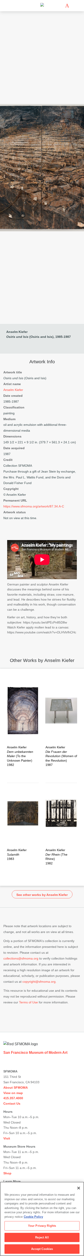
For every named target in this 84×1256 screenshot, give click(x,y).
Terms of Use (28, 1002)
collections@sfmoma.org (20, 958)
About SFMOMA (15, 1087)
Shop (7, 1173)
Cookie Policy (33, 1216)
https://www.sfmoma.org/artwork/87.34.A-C (33, 506)
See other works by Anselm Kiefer (42, 895)
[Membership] (60, 5)
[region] (42, 1219)
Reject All (42, 1237)
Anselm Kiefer (17, 332)
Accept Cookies (42, 1249)
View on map (13, 1093)
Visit (6, 1138)
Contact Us (11, 1103)
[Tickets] (67, 5)
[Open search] (74, 5)
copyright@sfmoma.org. (39, 981)
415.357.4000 (13, 1098)
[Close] (79, 1188)
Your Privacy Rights (42, 1225)
